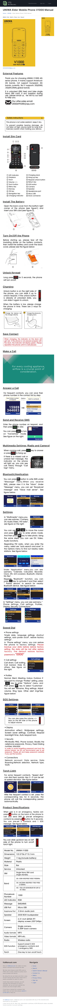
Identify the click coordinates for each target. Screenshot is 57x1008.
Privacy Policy (37, 978)
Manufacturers (33, 3)
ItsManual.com (11, 965)
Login (49, 3)
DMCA (35, 975)
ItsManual (7, 999)
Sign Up (42, 3)
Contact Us (36, 973)
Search (35, 968)
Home (4, 13)
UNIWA (9, 13)
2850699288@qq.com (9, 68)
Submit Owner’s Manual (40, 970)
